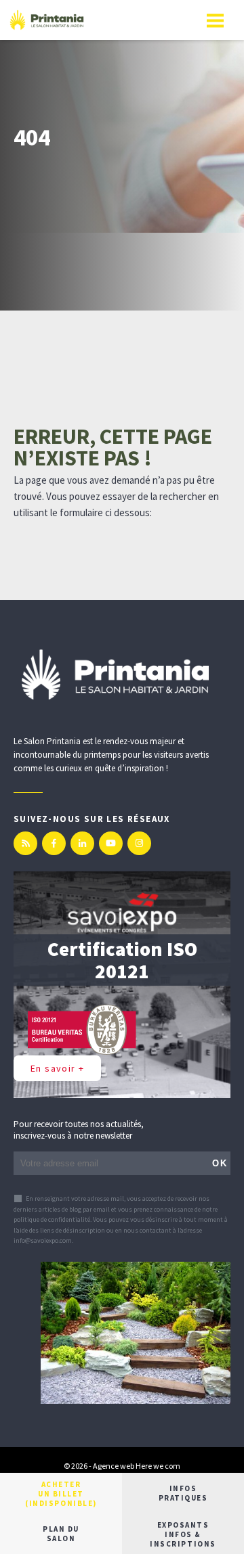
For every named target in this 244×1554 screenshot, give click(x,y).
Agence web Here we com (136, 1466)
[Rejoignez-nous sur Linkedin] (82, 843)
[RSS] (25, 843)
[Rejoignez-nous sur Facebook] (54, 843)
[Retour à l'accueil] (47, 20)
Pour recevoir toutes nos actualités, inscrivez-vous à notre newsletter (79, 1129)
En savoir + (57, 1068)
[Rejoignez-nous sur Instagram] (139, 843)
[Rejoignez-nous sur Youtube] (111, 843)
